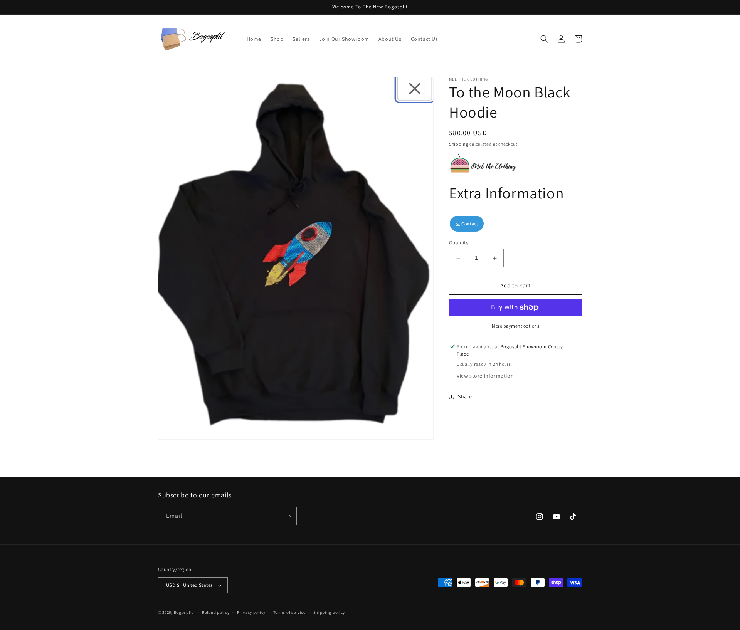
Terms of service (289, 612)
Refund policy (215, 612)
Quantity (458, 243)
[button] (544, 38)
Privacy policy (251, 612)
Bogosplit (183, 612)
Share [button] (465, 396)
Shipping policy (329, 612)
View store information (485, 376)
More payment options (515, 326)
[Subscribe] (287, 516)
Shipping (459, 144)
